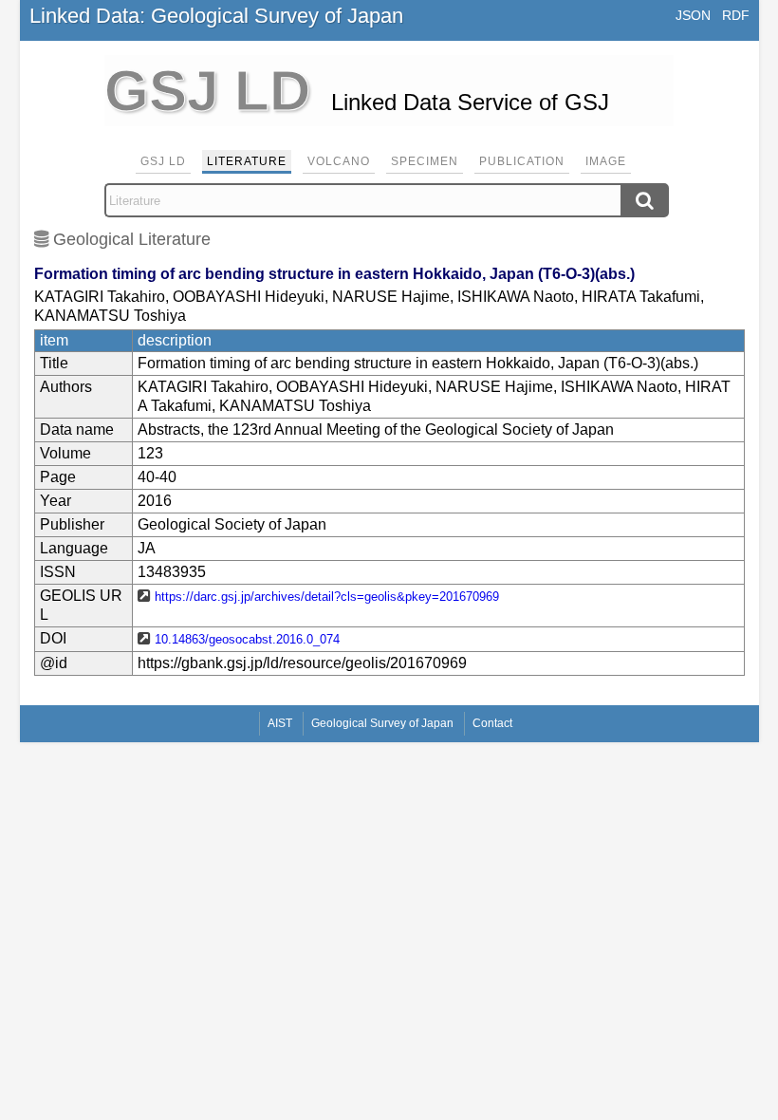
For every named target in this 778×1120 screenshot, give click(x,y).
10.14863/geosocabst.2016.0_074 (247, 639)
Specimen (424, 161)
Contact (492, 723)
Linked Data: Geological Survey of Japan (216, 16)
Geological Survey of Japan (382, 723)
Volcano (338, 161)
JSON (693, 15)
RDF (736, 15)
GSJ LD (163, 161)
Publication (522, 161)
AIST (280, 723)
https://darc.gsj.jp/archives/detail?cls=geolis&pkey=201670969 (327, 596)
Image (605, 161)
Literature (247, 161)
